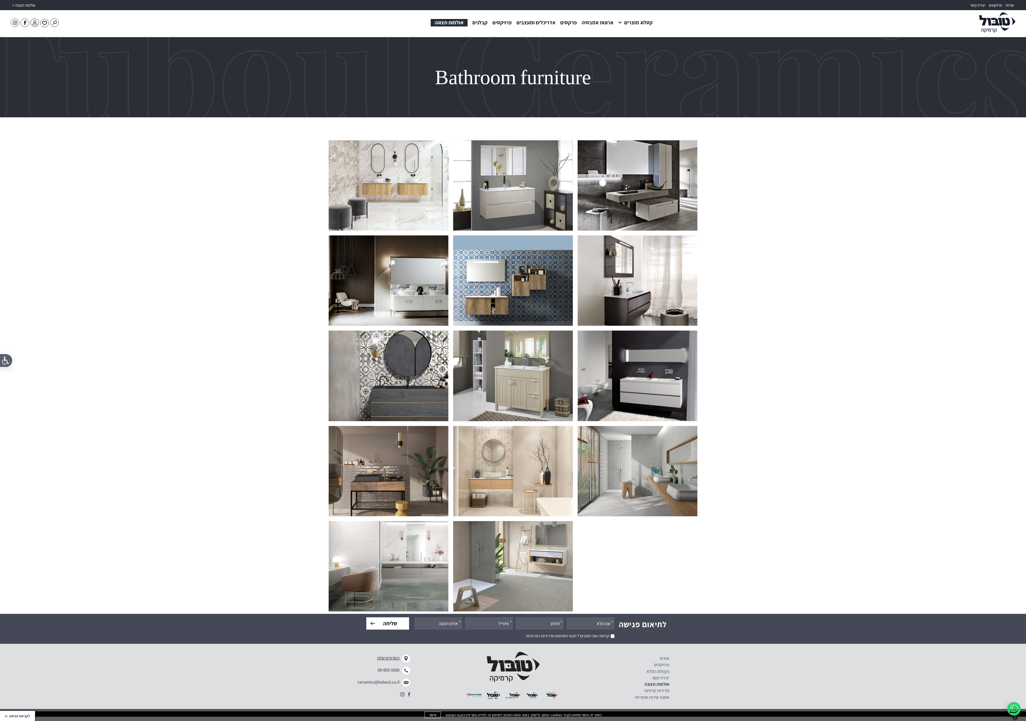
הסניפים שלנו (388, 658)
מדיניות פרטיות (656, 690)
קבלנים (480, 22)
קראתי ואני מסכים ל (567, 635)
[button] (539, 22)
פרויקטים (995, 5)
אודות (1009, 5)
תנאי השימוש (454, 715)
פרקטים (568, 22)
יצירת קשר (977, 5)
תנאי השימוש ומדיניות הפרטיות (551, 635)
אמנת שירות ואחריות (652, 697)
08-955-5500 (388, 670)
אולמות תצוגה (449, 22)
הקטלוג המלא (658, 671)
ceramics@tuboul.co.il (378, 682)
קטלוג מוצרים (638, 22)
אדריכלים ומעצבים (535, 22)
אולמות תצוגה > (24, 5)
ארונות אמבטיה (597, 22)
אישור (433, 715)
